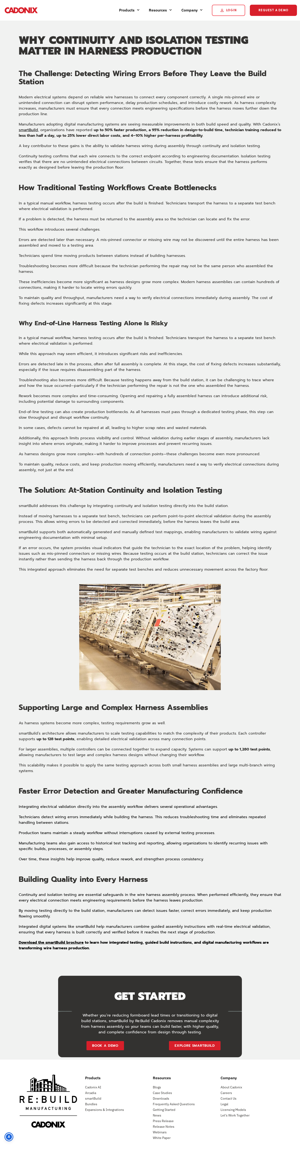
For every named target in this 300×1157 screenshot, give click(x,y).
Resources (158, 10)
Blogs (157, 1087)
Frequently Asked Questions (174, 1104)
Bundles (91, 1104)
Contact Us (228, 1098)
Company (189, 10)
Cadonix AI (93, 1087)
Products (127, 10)
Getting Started (164, 1110)
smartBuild (28, 130)
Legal (224, 1104)
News (157, 1115)
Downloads (161, 1098)
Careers (226, 1093)
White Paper (162, 1138)
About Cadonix (231, 1087)
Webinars (160, 1132)
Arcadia (90, 1093)
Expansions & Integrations (104, 1110)
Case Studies (162, 1093)
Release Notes (163, 1126)
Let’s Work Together (235, 1115)
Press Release (163, 1121)
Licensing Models (233, 1110)
